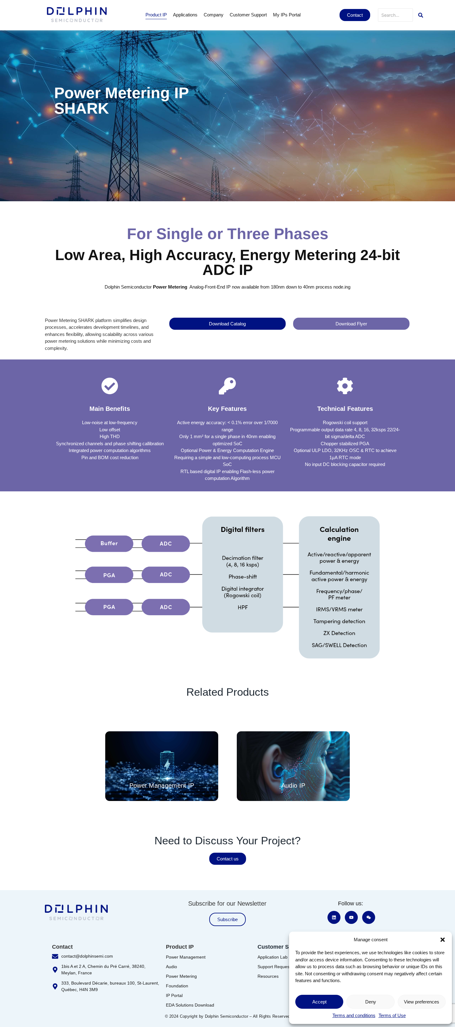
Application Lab (273, 957)
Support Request (274, 966)
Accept (319, 1001)
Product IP (156, 14)
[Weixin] (368, 917)
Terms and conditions (353, 1015)
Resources (268, 976)
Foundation (177, 985)
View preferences (421, 1001)
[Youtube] (351, 917)
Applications (185, 14)
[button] (443, 940)
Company (213, 14)
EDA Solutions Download (190, 1005)
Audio (171, 966)
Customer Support (248, 14)
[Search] (420, 15)
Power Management (186, 957)
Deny (370, 1001)
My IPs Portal (287, 14)
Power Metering (181, 976)
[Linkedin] (333, 917)
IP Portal (174, 995)
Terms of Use (392, 1015)
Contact (62, 947)
